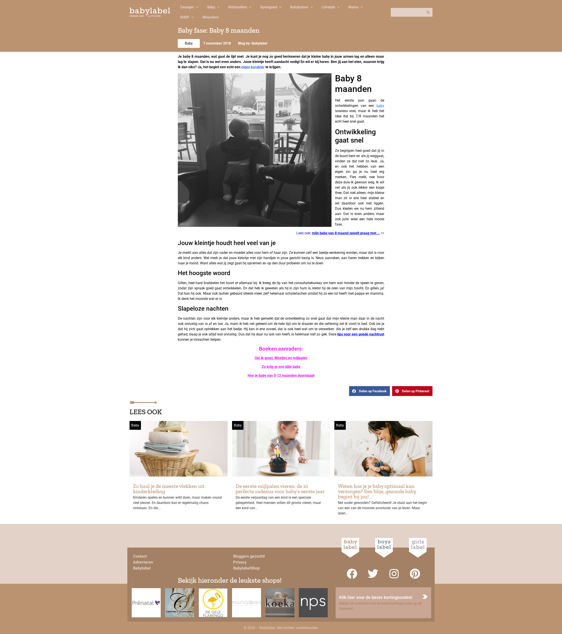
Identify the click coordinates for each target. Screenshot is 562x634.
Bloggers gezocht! (249, 556)
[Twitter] (373, 573)
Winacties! (210, 17)
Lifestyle (328, 7)
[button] (369, 391)
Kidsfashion (237, 7)
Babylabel (142, 568)
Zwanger (187, 7)
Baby (211, 7)
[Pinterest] (415, 573)
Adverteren (143, 562)
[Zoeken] (428, 12)
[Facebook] (352, 573)
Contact (140, 556)
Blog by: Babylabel (252, 43)
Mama (353, 7)
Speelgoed (268, 7)
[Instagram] (394, 573)
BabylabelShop (246, 568)
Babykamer (299, 7)
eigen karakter (253, 67)
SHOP (184, 17)
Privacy (240, 562)
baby (380, 106)
